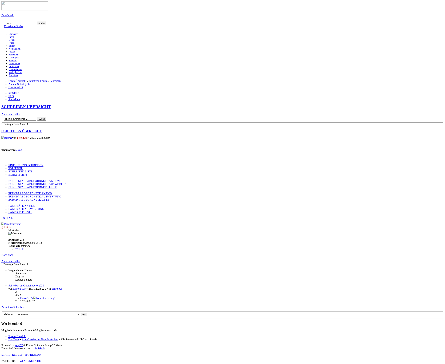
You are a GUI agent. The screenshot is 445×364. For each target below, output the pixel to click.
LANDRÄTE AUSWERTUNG (26, 209)
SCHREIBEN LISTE (20, 171)
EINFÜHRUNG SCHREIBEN (25, 165)
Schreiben (55, 80)
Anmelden (14, 99)
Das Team (13, 339)
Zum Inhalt (7, 15)
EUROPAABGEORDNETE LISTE (28, 199)
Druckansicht (15, 87)
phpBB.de (39, 348)
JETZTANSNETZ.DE (28, 360)
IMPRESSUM (33, 354)
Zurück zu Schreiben (12, 307)
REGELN (14, 93)
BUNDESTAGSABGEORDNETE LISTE (32, 187)
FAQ (11, 96)
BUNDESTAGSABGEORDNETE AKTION (34, 180)
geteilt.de (22, 137)
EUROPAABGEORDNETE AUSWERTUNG (34, 196)
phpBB (19, 345)
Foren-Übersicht (17, 80)
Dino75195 (19, 288)
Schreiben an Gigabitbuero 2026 (26, 285)
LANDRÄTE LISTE (20, 212)
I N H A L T (8, 218)
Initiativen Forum (38, 80)
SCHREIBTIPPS (18, 174)
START (5, 354)
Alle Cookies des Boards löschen (40, 339)
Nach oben (7, 254)
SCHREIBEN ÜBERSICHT (26, 106)
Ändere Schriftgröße (19, 84)
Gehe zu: (9, 314)
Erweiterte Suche (13, 26)
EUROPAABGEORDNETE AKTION (30, 193)
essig (19, 149)
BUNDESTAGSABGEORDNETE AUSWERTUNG (38, 184)
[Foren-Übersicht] (24, 9)
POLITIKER (15, 168)
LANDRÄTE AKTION (21, 205)
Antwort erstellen (10, 114)
